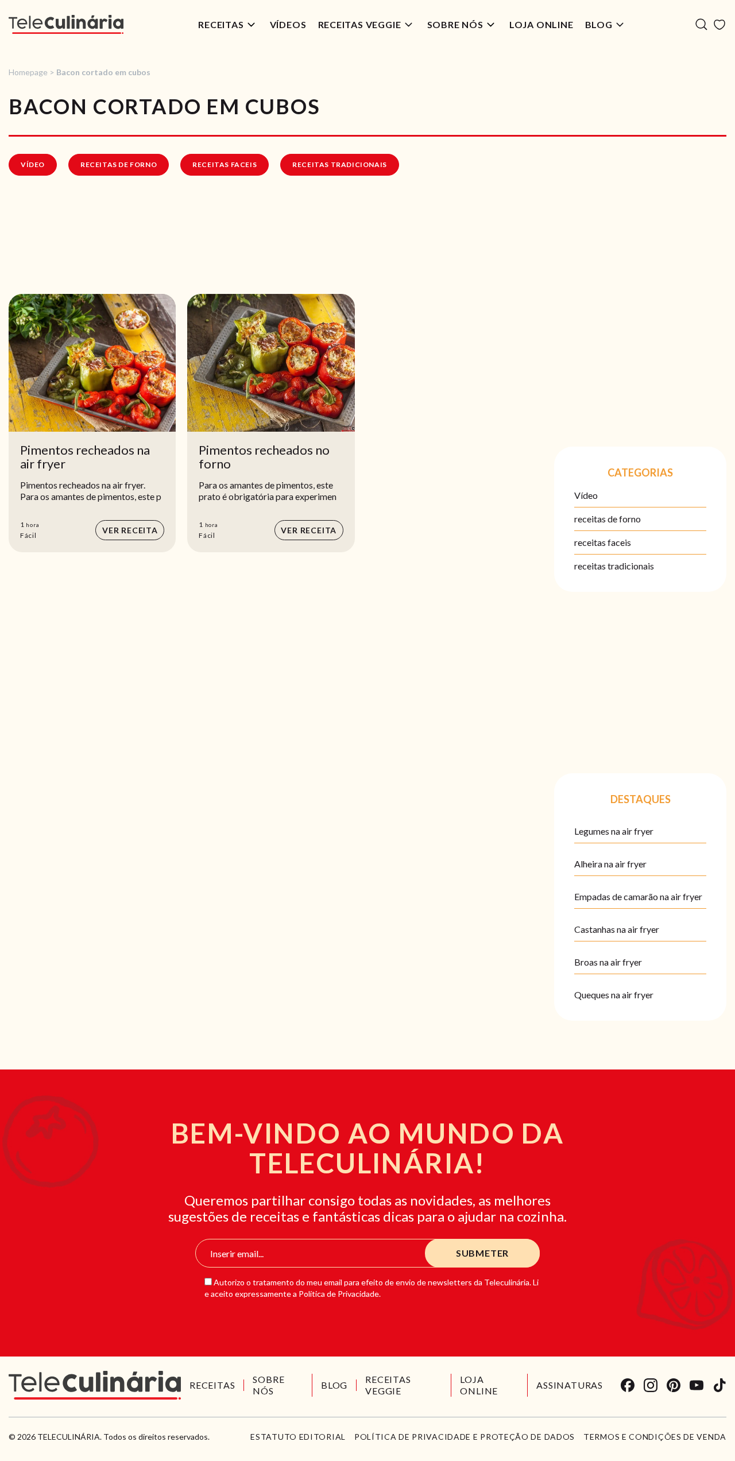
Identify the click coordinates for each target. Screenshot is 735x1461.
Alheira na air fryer (610, 863)
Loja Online (541, 24)
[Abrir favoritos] (719, 25)
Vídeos (288, 24)
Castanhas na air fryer (616, 929)
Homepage (28, 72)
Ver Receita (130, 530)
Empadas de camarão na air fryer (638, 896)
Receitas (220, 24)
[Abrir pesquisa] (701, 24)
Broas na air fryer (608, 961)
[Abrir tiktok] (719, 1385)
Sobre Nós (455, 24)
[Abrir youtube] (696, 1385)
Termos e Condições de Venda (654, 1436)
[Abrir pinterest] (673, 1385)
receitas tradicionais (339, 164)
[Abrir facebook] (628, 1385)
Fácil (28, 535)
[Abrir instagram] (650, 1385)
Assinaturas (569, 1384)
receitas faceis (224, 164)
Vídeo (33, 164)
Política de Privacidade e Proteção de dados (464, 1436)
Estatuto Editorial (298, 1436)
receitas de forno (118, 164)
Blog (599, 24)
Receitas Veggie (359, 24)
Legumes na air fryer (613, 831)
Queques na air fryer (613, 994)
